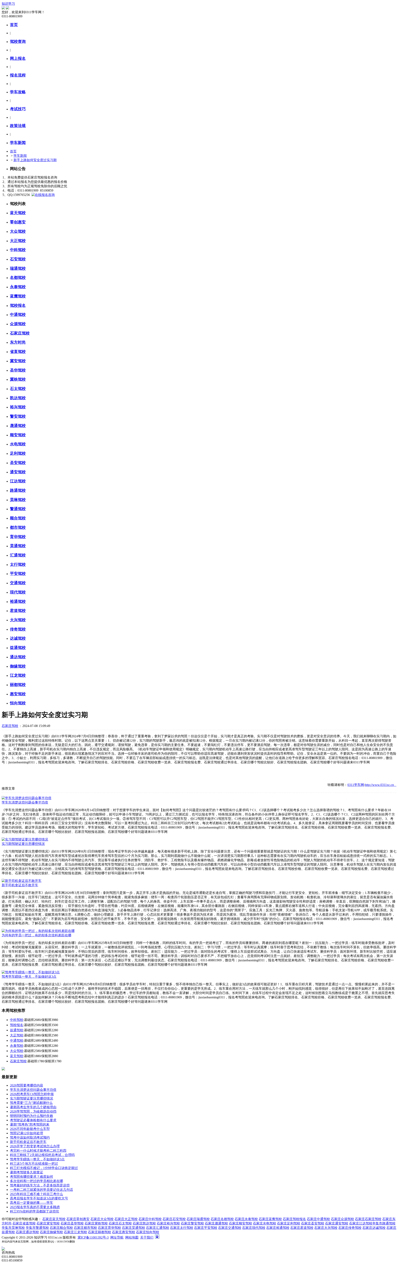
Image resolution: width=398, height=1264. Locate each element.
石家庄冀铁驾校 (96, 1223)
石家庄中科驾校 (150, 1219)
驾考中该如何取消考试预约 (30, 1137)
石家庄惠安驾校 (123, 1232)
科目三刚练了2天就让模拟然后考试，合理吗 (42, 1155)
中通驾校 (16, 1040)
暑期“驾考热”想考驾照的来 (29, 1124)
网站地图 (131, 1237)
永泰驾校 (16, 1045)
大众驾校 (16, 1051)
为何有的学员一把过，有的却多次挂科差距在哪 (36, 935)
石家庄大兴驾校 (325, 1227)
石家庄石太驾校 (120, 1223)
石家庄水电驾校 (264, 1223)
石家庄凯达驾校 (144, 1223)
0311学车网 (355, 785)
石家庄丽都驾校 (99, 1232)
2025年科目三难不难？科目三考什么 (36, 1194)
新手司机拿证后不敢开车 (20, 885)
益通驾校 (16, 1030)
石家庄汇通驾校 (157, 1227)
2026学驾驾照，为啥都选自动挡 (33, 1111)
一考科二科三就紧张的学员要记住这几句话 (41, 1189)
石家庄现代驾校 (253, 1227)
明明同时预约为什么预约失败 (31, 1116)
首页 (13, 151)
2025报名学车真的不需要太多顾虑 (35, 1207)
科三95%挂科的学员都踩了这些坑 (34, 1211)
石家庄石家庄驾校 (368, 1219)
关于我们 (146, 1237)
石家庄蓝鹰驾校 (270, 1219)
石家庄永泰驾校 (246, 1219)
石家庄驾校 (10, 726)
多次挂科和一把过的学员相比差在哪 (36, 1181)
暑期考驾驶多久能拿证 (26, 1172)
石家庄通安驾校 (336, 1223)
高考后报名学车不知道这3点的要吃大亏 (39, 1198)
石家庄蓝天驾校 (54, 1219)
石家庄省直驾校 (24, 1223)
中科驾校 (16, 1020)
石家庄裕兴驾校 (168, 1223)
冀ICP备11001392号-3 (93, 1237)
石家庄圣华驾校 (72, 1223)
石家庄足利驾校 (288, 1223)
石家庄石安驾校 (174, 1219)
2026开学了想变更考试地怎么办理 (35, 1146)
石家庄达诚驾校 (374, 1227)
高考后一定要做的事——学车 (31, 1202)
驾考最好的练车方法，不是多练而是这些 (40, 1185)
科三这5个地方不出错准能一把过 (34, 1163)
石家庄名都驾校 (222, 1219)
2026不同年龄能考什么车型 (30, 1129)
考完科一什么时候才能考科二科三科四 (38, 1150)
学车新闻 (20, 155)
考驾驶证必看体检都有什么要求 (33, 1120)
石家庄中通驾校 (318, 1219)
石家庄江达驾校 (360, 1223)
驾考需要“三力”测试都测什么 (31, 1103)
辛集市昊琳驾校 (13, 1227)
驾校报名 (16, 1025)
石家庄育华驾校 (109, 1227)
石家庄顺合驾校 (61, 1227)
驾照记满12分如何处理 (26, 1133)
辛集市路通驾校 (384, 1223)
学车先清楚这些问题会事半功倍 (25, 802)
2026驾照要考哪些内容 (26, 1085)
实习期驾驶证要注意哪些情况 (23, 843)
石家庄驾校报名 (294, 1219)
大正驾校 (16, 1035)
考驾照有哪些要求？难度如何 (31, 1176)
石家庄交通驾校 (229, 1227)
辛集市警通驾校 (37, 1227)
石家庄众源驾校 (342, 1219)
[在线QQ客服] (199, 1249)
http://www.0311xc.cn (380, 785)
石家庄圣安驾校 (312, 1223)
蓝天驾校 (16, 1056)
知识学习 (8, 3)
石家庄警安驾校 (192, 1223)
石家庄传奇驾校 (350, 1227)
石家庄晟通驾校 (216, 1223)
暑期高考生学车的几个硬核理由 (33, 1107)
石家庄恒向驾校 (147, 1232)
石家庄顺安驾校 (240, 1223)
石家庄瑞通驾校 (198, 1219)
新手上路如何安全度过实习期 (35, 160)
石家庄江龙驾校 (75, 1232)
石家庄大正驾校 (126, 1219)
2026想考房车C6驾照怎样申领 (32, 1094)
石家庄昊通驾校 (133, 1227)
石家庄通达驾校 (27, 1232)
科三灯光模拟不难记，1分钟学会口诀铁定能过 (44, 1168)
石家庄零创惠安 (78, 1219)
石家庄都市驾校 (85, 1227)
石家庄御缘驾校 (51, 1232)
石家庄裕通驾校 (277, 1227)
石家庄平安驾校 (205, 1227)
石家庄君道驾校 (301, 1227)
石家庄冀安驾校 (48, 1223)
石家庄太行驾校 (181, 1227)
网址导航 (117, 1237)
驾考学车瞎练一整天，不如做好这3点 (29, 976)
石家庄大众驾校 (102, 1219)
